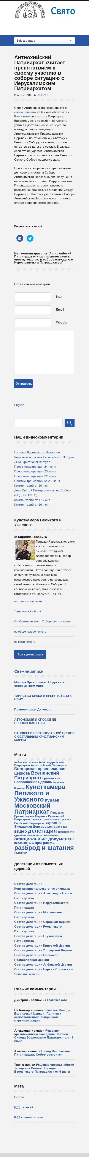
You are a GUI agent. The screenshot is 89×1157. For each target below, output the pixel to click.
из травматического (28, 601)
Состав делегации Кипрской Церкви (42, 945)
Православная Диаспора (33, 709)
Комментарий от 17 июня (32, 500)
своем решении (25, 112)
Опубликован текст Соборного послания (43, 621)
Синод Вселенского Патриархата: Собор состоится (42, 1052)
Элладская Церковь (30, 826)
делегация (42, 831)
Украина (53, 823)
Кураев (52, 800)
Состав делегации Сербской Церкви (42, 921)
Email (60, 309)
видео (20, 831)
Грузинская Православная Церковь (37, 780)
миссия (31, 835)
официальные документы (44, 838)
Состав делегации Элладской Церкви (43, 950)
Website (61, 322)
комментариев (28, 1117)
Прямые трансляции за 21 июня (37, 481)
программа (44, 843)
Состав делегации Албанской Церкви (43, 964)
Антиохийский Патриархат (49, 765)
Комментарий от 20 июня (32, 485)
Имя (59, 296)
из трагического (55, 1000)
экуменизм (20, 852)
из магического (24, 641)
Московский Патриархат (32, 808)
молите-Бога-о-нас (47, 835)
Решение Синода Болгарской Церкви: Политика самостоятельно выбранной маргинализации (42, 1015)
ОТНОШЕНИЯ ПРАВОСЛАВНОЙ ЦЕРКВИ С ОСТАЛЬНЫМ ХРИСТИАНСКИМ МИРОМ (44, 736)
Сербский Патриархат (29, 823)
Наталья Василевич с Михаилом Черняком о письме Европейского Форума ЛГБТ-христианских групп (44, 457)
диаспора (63, 831)
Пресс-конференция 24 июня (35, 466)
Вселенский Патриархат (36, 775)
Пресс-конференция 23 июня (35, 471)
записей (23, 1107)
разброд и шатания (44, 847)
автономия (53, 827)
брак (64, 827)
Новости (42, 95)
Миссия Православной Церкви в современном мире (39, 683)
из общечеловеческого (30, 631)
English (19, 405)
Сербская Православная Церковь (51, 819)
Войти (19, 1097)
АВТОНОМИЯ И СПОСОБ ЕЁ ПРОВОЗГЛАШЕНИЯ (35, 721)
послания (21, 842)
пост (31, 843)
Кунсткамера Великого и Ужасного (39, 793)
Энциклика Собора (27, 611)
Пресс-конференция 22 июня (35, 476)
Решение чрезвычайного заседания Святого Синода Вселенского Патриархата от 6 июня (43, 1036)
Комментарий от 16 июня (32, 504)
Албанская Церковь (26, 762)
